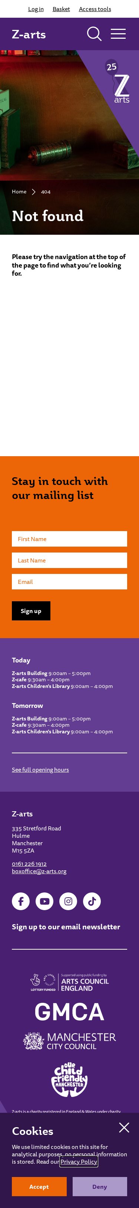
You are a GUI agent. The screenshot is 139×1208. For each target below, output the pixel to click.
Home (19, 191)
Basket (61, 9)
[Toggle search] (94, 34)
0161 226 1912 (29, 863)
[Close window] (124, 1127)
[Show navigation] (118, 34)
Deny (99, 1186)
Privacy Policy (78, 1161)
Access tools (95, 9)
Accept (39, 1186)
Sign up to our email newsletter (66, 926)
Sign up (31, 611)
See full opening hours (40, 769)
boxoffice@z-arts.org (39, 871)
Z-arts (29, 34)
